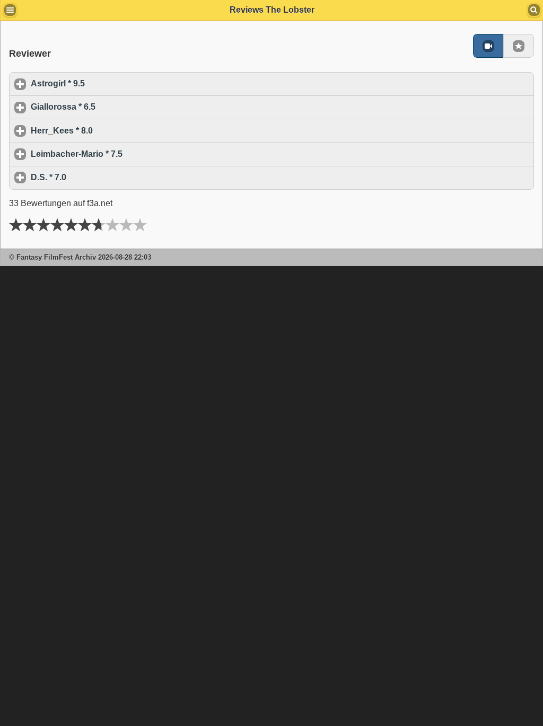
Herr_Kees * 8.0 (111, 130)
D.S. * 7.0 (98, 177)
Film (488, 46)
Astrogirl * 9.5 (107, 83)
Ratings (518, 46)
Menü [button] (10, 10)
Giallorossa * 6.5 (112, 106)
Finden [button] (534, 10)
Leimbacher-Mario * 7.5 (126, 153)
